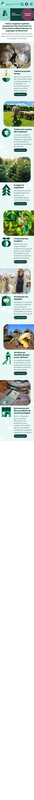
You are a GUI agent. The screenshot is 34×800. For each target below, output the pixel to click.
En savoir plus (20, 94)
